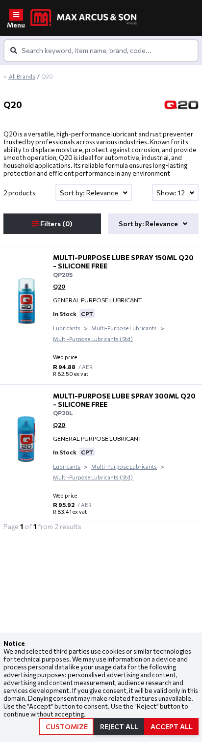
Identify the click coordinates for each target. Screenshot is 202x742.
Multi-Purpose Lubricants (124, 328)
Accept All (172, 726)
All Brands (22, 76)
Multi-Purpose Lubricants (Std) (93, 339)
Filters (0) (56, 223)
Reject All (119, 726)
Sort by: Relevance (90, 192)
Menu (16, 25)
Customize (67, 726)
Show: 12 (171, 192)
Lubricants (66, 328)
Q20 (59, 286)
